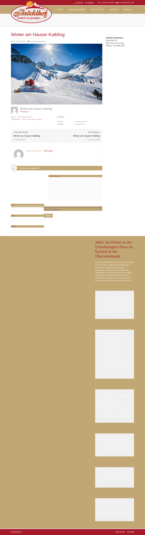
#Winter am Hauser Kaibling (32, 119)
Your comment (57, 176)
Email (16, 216)
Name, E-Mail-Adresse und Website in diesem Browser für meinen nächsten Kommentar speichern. (73, 208)
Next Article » (94, 132)
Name (16, 205)
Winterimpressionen (24, 117)
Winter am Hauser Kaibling (26, 136)
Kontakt (130, 532)
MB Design (24, 111)
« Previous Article (20, 132)
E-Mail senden (112, 51)
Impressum (120, 532)
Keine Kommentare (38, 41)
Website (13, 226)
